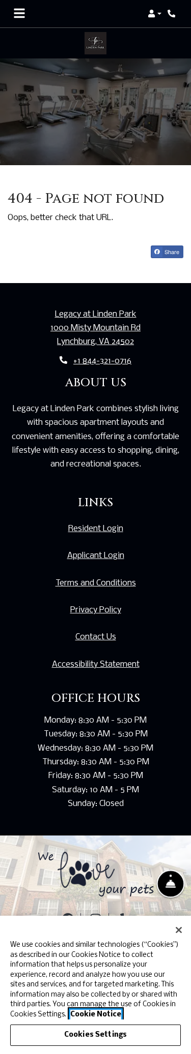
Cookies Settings (95, 1035)
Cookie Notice (95, 1014)
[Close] (179, 930)
